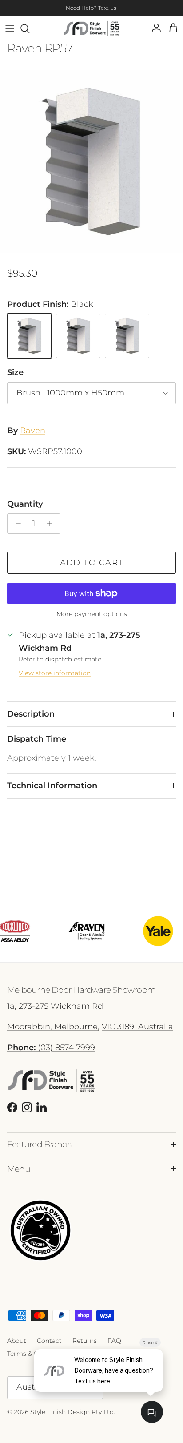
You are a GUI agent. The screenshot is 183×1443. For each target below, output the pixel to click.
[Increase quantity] (52, 523)
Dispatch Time (36, 739)
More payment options (91, 614)
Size (15, 372)
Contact (49, 1341)
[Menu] (10, 28)
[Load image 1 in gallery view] (91, 161)
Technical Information (52, 785)
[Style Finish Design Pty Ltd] (92, 28)
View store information (55, 673)
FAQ (114, 1341)
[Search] (29, 28)
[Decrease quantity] (16, 523)
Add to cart (91, 563)
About (16, 1341)
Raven (32, 430)
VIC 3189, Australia (137, 1027)
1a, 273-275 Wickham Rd (55, 1006)
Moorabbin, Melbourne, (53, 1027)
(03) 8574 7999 (51, 1047)
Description (31, 714)
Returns (84, 1341)
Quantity (25, 504)
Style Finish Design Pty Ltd (72, 1412)
